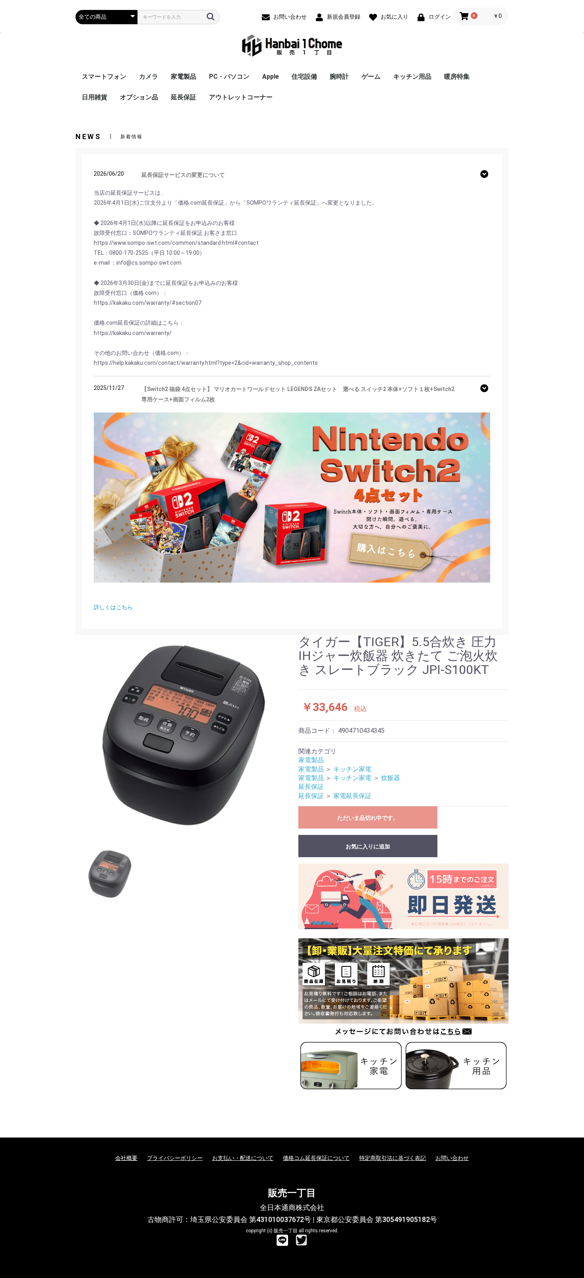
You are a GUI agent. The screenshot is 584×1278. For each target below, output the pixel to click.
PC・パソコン (229, 76)
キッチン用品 (412, 76)
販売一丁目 (292, 1193)
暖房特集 (457, 76)
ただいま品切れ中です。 (367, 818)
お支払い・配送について (242, 1158)
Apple (270, 76)
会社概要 (126, 1158)
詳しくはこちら (113, 607)
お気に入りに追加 (368, 846)
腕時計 (339, 76)
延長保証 (183, 97)
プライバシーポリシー (175, 1158)
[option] (183, 735)
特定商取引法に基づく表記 (392, 1158)
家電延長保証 (352, 796)
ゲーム (371, 76)
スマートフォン (104, 76)
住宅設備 (304, 76)
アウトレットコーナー (241, 97)
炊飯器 (390, 778)
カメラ (148, 76)
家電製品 (183, 76)
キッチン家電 (352, 769)
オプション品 (139, 97)
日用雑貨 (94, 97)
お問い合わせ (452, 1158)
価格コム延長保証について (316, 1158)
